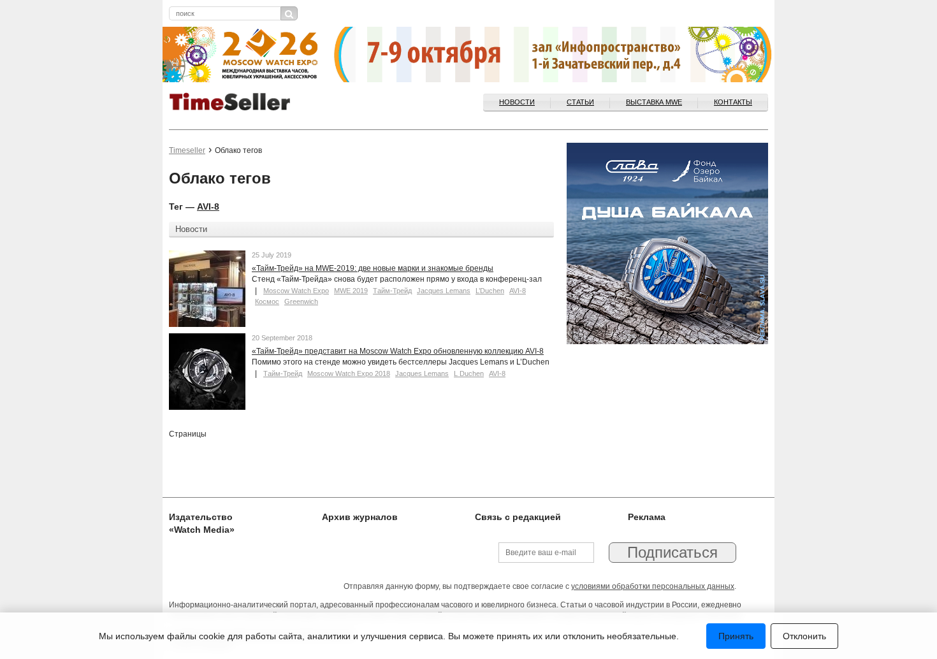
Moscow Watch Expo (296, 290)
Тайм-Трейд (392, 290)
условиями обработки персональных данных (652, 586)
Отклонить (804, 636)
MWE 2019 (351, 290)
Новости (517, 102)
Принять (735, 636)
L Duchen (469, 373)
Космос (267, 301)
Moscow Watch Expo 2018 (348, 373)
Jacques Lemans (443, 290)
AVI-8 (208, 206)
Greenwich (301, 301)
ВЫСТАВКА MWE (654, 102)
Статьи (580, 102)
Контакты (733, 102)
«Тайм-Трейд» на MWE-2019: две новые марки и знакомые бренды (372, 268)
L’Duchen (490, 290)
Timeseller (187, 150)
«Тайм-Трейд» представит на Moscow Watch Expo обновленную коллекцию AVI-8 (398, 351)
